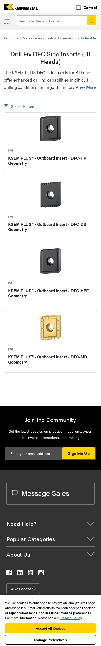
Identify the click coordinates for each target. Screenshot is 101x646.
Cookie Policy (71, 617)
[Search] (91, 20)
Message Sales (45, 492)
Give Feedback (23, 588)
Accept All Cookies (50, 628)
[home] (19, 8)
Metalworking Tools (38, 38)
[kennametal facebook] (9, 574)
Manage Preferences (50, 639)
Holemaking (67, 38)
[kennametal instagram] (41, 574)
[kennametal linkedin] (20, 574)
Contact (90, 7)
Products (11, 38)
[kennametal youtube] (30, 574)
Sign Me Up (79, 453)
